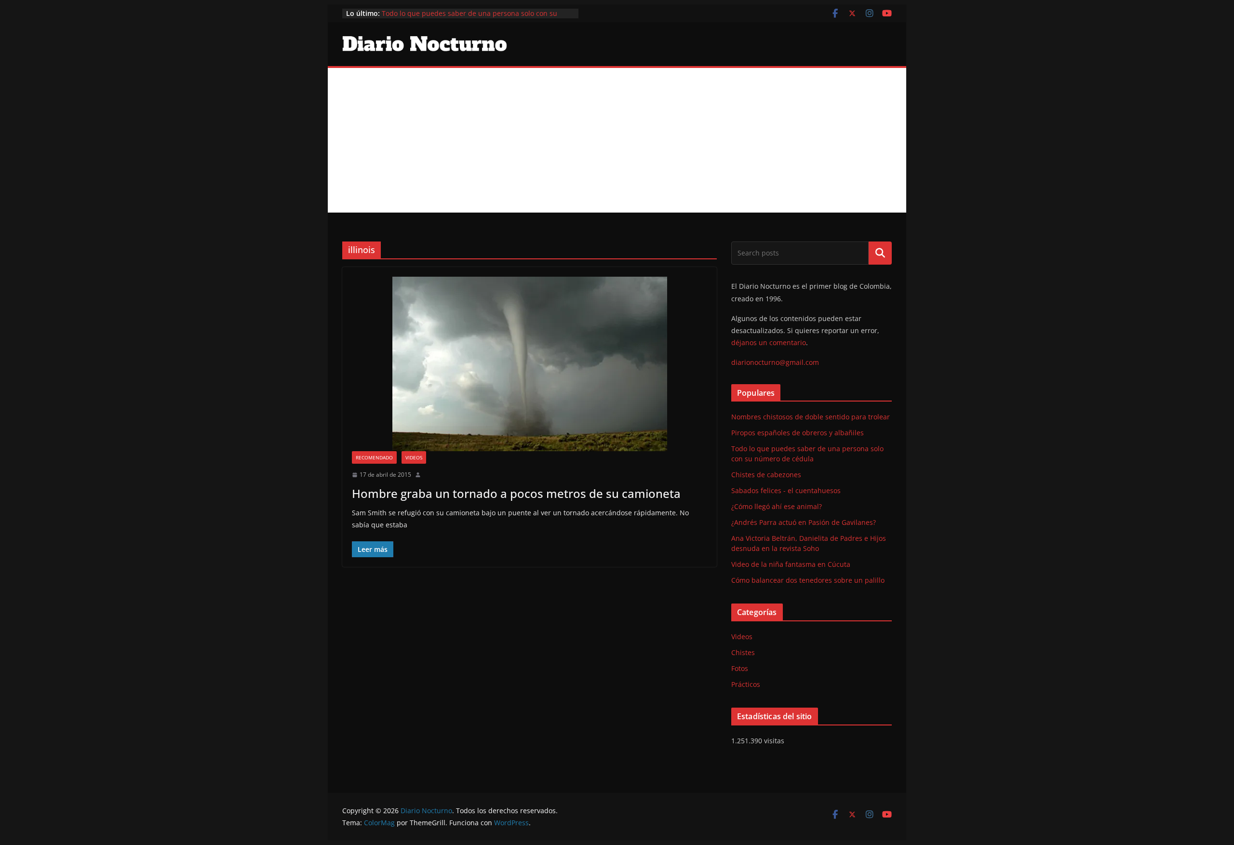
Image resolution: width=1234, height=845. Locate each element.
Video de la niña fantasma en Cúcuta (790, 564)
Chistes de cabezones (766, 474)
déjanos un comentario (768, 342)
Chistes (743, 652)
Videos (413, 457)
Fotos (739, 668)
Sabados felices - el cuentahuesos (786, 490)
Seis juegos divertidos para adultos (438, 8)
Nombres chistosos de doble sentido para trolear (810, 416)
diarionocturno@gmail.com (775, 362)
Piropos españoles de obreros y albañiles (797, 432)
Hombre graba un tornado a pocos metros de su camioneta (516, 493)
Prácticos (745, 684)
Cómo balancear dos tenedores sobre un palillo (808, 580)
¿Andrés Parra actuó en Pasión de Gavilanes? (803, 522)
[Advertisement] (617, 140)
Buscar (880, 253)
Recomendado (374, 457)
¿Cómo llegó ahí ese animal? (776, 506)
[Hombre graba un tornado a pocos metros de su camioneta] (529, 364)
